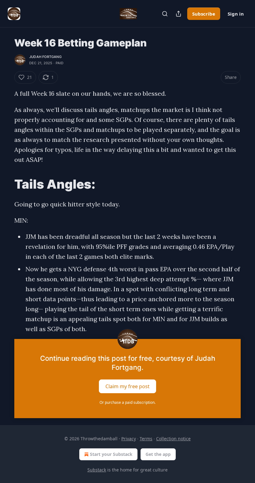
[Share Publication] (178, 13)
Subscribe (203, 14)
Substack (96, 470)
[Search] (165, 13)
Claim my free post (127, 386)
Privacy (128, 439)
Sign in (236, 14)
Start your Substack (111, 454)
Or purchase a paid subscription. (127, 402)
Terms (146, 439)
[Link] (6, 184)
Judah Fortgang (45, 57)
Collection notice (173, 439)
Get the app (158, 454)
